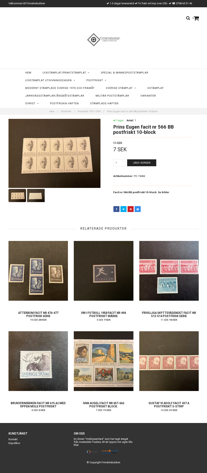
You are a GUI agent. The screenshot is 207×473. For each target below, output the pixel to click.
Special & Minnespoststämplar (124, 72)
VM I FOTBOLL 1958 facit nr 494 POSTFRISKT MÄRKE (103, 314)
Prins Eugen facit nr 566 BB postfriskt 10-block (132, 111)
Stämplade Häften (104, 103)
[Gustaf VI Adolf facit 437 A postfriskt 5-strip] (169, 361)
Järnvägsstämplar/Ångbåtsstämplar (54, 95)
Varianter (148, 95)
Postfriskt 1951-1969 (90, 111)
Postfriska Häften (64, 103)
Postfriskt (96, 80)
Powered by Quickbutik (103, 465)
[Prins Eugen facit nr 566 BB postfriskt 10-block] (54, 153)
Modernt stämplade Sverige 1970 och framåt (60, 87)
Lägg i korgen (141, 162)
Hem (28, 72)
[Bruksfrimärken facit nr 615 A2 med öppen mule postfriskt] (38, 361)
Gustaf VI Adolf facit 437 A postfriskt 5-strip (169, 405)
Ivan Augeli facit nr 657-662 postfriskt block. (103, 405)
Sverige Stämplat (120, 87)
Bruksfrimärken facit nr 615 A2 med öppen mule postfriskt (38, 405)
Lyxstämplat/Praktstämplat (65, 72)
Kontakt (13, 439)
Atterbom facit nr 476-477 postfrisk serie (38, 314)
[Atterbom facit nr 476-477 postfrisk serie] (38, 270)
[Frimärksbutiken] (103, 39)
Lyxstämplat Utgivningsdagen (49, 80)
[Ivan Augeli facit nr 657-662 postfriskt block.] (103, 361)
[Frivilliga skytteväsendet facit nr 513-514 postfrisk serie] (169, 270)
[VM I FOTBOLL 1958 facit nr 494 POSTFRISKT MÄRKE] (103, 270)
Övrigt (31, 103)
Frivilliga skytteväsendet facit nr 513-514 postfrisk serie (169, 314)
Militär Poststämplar (112, 95)
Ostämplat (155, 87)
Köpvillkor (14, 443)
